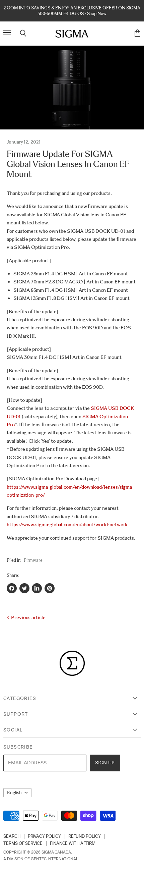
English (14, 793)
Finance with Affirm (72, 843)
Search (11, 836)
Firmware (33, 560)
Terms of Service (23, 843)
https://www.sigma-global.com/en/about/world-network (67, 525)
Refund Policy (84, 836)
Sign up (105, 762)
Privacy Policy (44, 836)
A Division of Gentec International (40, 859)
